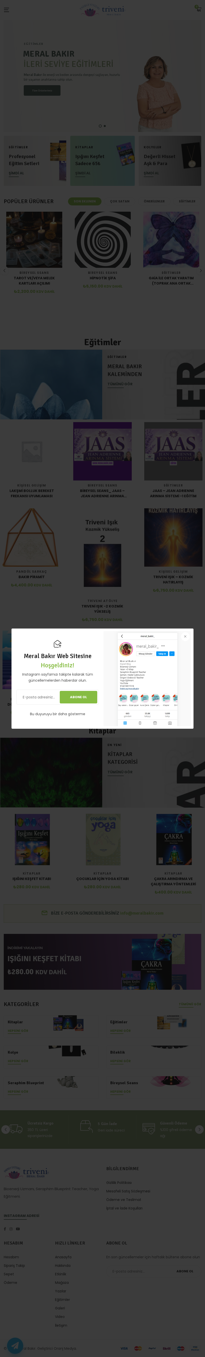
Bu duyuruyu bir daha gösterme (57, 713)
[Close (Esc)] (185, 636)
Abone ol (78, 697)
